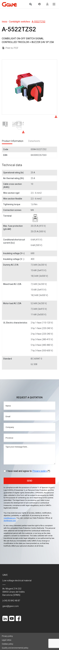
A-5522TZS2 (38, 22)
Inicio (4, 22)
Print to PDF (11, 48)
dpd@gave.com (10, 520)
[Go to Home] (9, 4)
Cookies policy (7, 644)
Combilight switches (19, 22)
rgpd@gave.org (10, 518)
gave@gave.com (10, 606)
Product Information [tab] (12, 141)
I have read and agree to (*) (28, 471)
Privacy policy (39, 471)
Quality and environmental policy (15, 648)
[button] (54, 4)
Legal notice (6, 640)
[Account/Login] (47, 4)
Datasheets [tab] (34, 141)
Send (29, 480)
